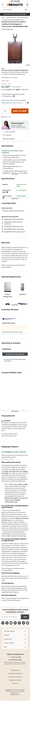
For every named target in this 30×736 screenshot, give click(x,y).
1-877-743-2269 (15, 1)
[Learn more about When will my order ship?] (14, 96)
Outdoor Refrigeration (23, 17)
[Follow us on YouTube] (11, 622)
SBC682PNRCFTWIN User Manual (13, 219)
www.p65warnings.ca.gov (9, 436)
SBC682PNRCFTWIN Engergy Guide (14, 232)
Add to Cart (20, 111)
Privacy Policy (15, 670)
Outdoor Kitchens (11, 17)
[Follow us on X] (6, 622)
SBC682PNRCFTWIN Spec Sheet (13, 226)
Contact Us (15, 683)
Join (25, 617)
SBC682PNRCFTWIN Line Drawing (14, 229)
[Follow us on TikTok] (23, 622)
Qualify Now (24, 89)
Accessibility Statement (15, 673)
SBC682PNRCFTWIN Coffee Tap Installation (13, 223)
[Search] (26, 9)
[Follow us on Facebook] (2, 622)
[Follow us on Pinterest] (19, 622)
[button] (15, 631)
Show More (15, 173)
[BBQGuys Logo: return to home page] (15, 4)
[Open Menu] (2, 4)
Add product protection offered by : (14, 100)
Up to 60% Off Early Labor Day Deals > (15, 14)
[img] (15, 48)
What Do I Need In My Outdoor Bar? (13, 211)
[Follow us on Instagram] (15, 622)
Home (3, 17)
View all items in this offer (9, 77)
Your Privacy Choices (14, 677)
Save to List (7, 117)
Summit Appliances (7, 29)
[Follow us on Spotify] (27, 622)
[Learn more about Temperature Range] (7, 192)
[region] (15, 49)
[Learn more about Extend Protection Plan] (28, 103)
